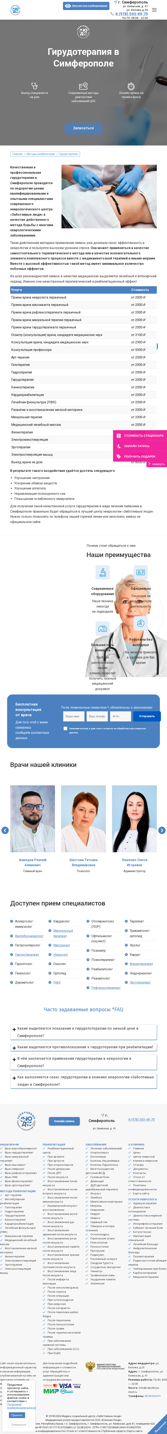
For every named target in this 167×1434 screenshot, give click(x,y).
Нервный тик (99, 1222)
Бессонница (98, 1156)
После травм (56, 1328)
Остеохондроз (99, 1234)
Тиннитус (96, 1271)
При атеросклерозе (60, 1165)
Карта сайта (141, 1193)
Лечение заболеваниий (106, 1148)
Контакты (139, 1173)
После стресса (57, 1291)
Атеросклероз (99, 1152)
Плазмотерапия (143, 1256)
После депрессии (59, 1169)
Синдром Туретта (101, 1263)
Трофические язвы (102, 1275)
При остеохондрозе (61, 1300)
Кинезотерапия (15, 1219)
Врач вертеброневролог (21, 1148)
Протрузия (97, 1250)
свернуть (158, 464)
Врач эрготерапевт (17, 1185)
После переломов (59, 1320)
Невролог (60, 955)
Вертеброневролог (29, 936)
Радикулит (97, 1255)
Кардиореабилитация (19, 1223)
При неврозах (57, 1304)
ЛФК (57, 982)
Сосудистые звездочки (105, 1267)
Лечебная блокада (145, 1244)
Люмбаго (96, 1197)
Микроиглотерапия (145, 1277)
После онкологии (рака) (63, 1287)
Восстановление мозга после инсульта (60, 1216)
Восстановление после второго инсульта (60, 1191)
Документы (140, 1169)
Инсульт (95, 1193)
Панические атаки (102, 1238)
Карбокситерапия (145, 1273)
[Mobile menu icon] (154, 9)
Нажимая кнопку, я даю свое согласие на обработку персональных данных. (107, 730)
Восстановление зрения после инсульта (61, 1257)
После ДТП (54, 1173)
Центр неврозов (144, 1156)
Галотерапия (13, 1207)
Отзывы (138, 1165)
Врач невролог (14, 1169)
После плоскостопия (61, 1324)
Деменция (97, 1181)
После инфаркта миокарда (56, 1281)
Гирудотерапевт (27, 955)
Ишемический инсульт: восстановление (60, 1208)
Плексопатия (98, 1242)
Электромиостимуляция (20, 1260)
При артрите (56, 1156)
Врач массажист (15, 1165)
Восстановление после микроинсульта (60, 1199)
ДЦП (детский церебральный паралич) (102, 1187)
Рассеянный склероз (103, 1259)
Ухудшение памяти (102, 1279)
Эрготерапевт (140, 982)
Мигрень (96, 1205)
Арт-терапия (13, 1195)
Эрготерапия (13, 1264)
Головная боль (100, 1177)
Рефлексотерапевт (106, 988)
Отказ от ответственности (139, 1179)
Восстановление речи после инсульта (59, 1240)
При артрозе (56, 1160)
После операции (58, 1296)
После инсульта (58, 1177)
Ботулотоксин (142, 1232)
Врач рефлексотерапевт (21, 1173)
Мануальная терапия (19, 1236)
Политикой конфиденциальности (21, 1406)
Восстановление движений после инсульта (60, 1232)
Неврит (95, 1214)
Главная (138, 1148)
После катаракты (59, 1308)
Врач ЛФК (11, 1177)
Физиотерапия (14, 1256)
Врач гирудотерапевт (19, 1152)
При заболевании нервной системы (57, 1343)
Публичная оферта (113, 1431)
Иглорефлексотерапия (148, 1223)
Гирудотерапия (15, 1215)
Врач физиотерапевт (19, 1181)
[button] (5, 830)
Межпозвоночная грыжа (106, 1201)
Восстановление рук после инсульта (58, 1224)
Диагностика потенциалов (139, 1209)
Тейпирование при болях (149, 1269)
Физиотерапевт (141, 964)
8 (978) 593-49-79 (131, 13)
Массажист (61, 945)
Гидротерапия (14, 1211)
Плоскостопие (99, 1246)
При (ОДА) (54, 1353)
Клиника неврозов (145, 1160)
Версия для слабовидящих (89, 5)
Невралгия (97, 1210)
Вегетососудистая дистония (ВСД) (100, 1171)
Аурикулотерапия (144, 1203)
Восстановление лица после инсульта (59, 1273)
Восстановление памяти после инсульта (61, 1248)
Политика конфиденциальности (142, 1187)
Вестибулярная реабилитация (12, 1201)
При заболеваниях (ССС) (63, 1349)
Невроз (95, 1218)
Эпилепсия (97, 1283)
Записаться (83, 128)
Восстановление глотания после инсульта (59, 1265)
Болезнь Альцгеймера (104, 1160)
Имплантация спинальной (139, 1238)
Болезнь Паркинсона (104, 1165)
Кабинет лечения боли (148, 1228)
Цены (136, 1152)
